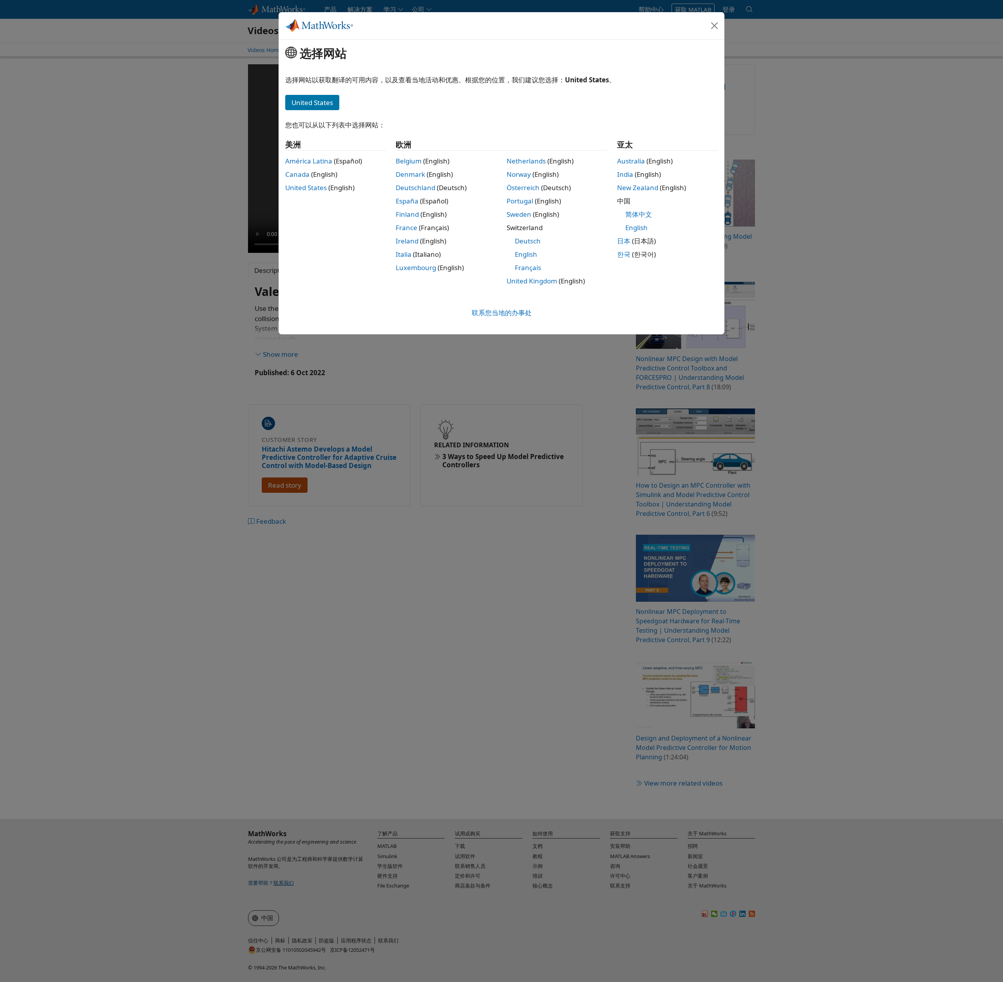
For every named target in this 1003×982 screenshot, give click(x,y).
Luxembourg (416, 267)
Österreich (523, 187)
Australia (631, 160)
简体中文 (638, 214)
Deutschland (415, 187)
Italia (403, 254)
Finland (407, 214)
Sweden (519, 214)
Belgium (409, 160)
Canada (297, 174)
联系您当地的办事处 (502, 312)
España (407, 200)
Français (528, 267)
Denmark (410, 174)
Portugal (520, 200)
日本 (623, 240)
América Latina (308, 160)
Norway (519, 174)
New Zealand (637, 187)
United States (306, 187)
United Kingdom (532, 280)
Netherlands (526, 160)
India (625, 174)
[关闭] (714, 25)
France (406, 227)
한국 (623, 254)
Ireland (407, 240)
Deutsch (528, 240)
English (526, 254)
